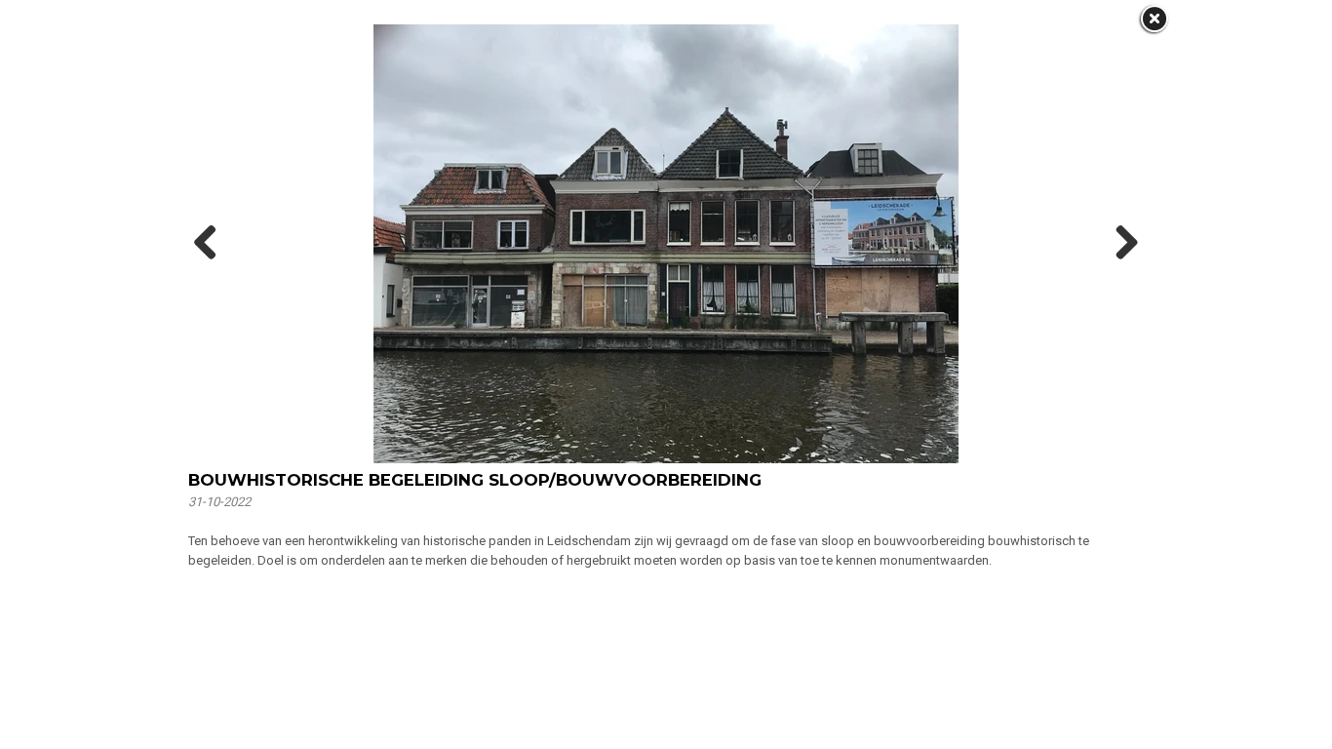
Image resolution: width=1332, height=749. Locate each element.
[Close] (1153, 19)
